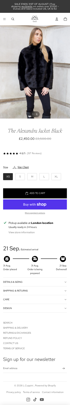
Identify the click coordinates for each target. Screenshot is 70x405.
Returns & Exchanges (17, 332)
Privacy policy (13, 392)
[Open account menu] (56, 19)
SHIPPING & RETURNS (15, 290)
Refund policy (12, 338)
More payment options (35, 213)
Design (7, 308)
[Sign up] (63, 368)
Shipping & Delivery (15, 327)
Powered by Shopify (45, 385)
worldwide (26, 6)
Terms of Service (14, 348)
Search (7, 322)
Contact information (53, 392)
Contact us (10, 343)
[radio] (8, 176)
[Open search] (13, 19)
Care (6, 299)
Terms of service (31, 392)
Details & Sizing (13, 282)
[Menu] (4, 19)
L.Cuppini (28, 385)
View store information (22, 232)
